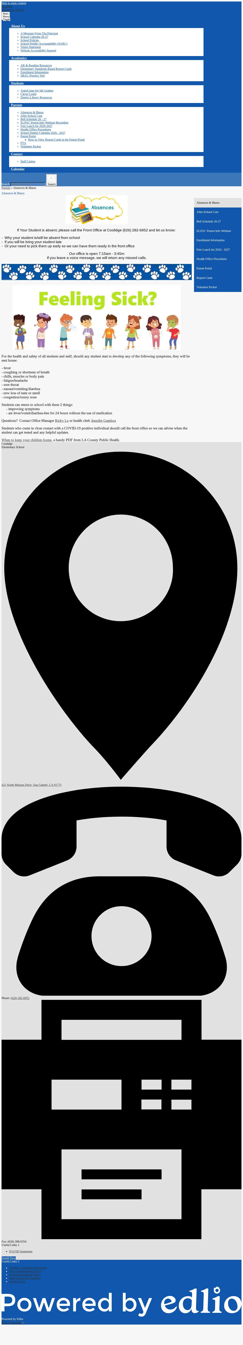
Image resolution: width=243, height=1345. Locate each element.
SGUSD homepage (20, 1251)
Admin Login (17, 1281)
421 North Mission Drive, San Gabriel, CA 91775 (32, 784)
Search (6, 184)
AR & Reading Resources (36, 65)
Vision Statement (31, 47)
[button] (18, 26)
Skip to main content (14, 3)
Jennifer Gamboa (103, 421)
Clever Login (28, 94)
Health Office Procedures (36, 129)
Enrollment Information (35, 72)
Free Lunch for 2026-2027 (36, 126)
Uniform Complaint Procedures (28, 1267)
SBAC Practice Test (33, 75)
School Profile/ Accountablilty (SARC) (44, 43)
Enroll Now (9, 1258)
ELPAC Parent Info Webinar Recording (44, 122)
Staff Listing (28, 161)
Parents (6, 188)
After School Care (31, 115)
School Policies (30, 40)
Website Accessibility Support (38, 50)
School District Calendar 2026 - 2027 (43, 132)
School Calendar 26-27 (34, 36)
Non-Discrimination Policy (25, 1271)
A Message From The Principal (39, 33)
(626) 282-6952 (20, 998)
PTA (23, 143)
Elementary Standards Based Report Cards (46, 68)
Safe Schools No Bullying (24, 1278)
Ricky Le (62, 421)
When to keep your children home (26, 440)
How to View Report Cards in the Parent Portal (56, 139)
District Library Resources (36, 97)
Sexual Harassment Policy (24, 1274)
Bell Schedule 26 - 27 (34, 119)
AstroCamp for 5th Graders (37, 90)
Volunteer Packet (31, 146)
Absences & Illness (32, 112)
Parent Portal (28, 136)
